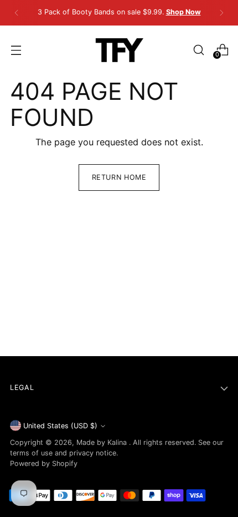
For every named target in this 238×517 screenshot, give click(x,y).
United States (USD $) (60, 426)
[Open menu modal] (15, 49)
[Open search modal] (198, 49)
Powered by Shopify (43, 463)
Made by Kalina (102, 442)
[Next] (221, 13)
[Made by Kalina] (119, 50)
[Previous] (16, 13)
